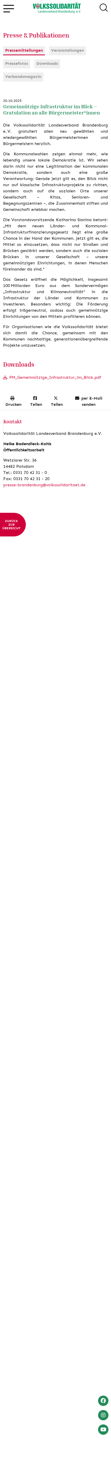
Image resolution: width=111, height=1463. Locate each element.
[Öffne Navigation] (8, 8)
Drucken (13, 404)
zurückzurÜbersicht (11, 524)
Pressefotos (16, 63)
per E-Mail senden (91, 401)
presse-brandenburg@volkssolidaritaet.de (44, 484)
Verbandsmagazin (23, 76)
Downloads (47, 63)
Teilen (36, 404)
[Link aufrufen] (57, 8)
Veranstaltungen (67, 50)
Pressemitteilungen (24, 50)
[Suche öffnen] (103, 8)
